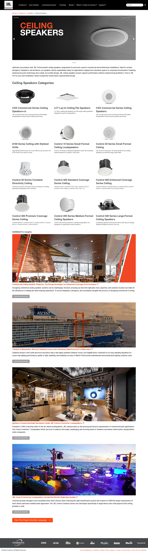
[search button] (145, 4)
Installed (30, 13)
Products (22, 5)
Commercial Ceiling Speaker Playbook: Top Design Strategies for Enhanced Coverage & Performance (54, 284)
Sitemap (143, 550)
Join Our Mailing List (86, 550)
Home (14, 13)
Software (96, 550)
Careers (118, 550)
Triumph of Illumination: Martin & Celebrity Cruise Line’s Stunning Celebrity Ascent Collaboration (51, 349)
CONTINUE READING (21, 296)
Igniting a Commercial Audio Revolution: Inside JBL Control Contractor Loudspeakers (47, 423)
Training (62, 5)
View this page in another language (30, 520)
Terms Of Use (136, 550)
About (71, 5)
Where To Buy (105, 550)
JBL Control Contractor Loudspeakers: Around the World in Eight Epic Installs (44, 497)
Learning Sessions (49, 5)
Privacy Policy (126, 550)
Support (102, 5)
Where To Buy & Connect (86, 5)
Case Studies (34, 5)
